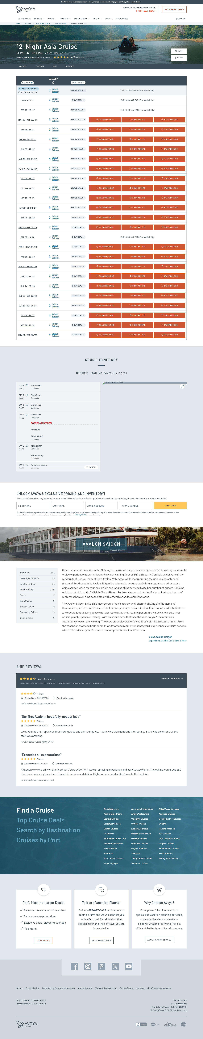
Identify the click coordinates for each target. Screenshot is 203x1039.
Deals (96, 19)
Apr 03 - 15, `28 (28, 276)
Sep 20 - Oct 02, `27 (28, 169)
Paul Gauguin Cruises (169, 838)
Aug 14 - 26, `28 (28, 286)
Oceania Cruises (139, 838)
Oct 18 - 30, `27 (28, 188)
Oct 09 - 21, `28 (28, 315)
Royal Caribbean (139, 848)
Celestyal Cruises (112, 823)
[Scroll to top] (196, 1032)
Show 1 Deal (77, 100)
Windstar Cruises (139, 863)
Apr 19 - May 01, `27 (27, 139)
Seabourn (108, 853)
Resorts (64, 19)
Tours (51, 19)
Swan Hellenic (166, 853)
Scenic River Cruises (169, 848)
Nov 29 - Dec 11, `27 (27, 208)
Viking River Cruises (168, 858)
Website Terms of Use (106, 988)
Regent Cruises (166, 843)
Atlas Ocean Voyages (169, 808)
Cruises (38, 19)
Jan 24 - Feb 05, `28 (28, 227)
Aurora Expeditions (113, 813)
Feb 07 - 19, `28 (27, 237)
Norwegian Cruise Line (115, 838)
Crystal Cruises (138, 823)
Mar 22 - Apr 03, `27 (27, 120)
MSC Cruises (165, 833)
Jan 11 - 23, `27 (27, 100)
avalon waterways (43, 24)
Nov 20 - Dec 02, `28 (27, 335)
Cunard (162, 823)
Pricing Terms (126, 988)
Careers (140, 988)
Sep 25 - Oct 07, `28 (28, 306)
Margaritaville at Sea (141, 833)
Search (24, 19)
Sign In (182, 19)
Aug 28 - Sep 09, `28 (28, 296)
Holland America (167, 828)
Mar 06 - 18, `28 (28, 257)
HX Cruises (109, 833)
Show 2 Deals (77, 90)
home (18, 24)
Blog (107, 19)
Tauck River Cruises (113, 858)
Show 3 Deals (77, 149)
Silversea (135, 853)
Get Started (122, 19)
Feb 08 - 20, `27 (28, 110)
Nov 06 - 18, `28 (28, 325)
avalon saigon (60, 24)
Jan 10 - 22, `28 (28, 218)
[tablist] (57, 835)
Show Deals (77, 82)
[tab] (57, 810)
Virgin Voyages (111, 863)
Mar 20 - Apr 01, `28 (28, 266)
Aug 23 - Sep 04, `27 (28, 159)
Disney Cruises (111, 828)
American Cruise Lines (142, 808)
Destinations (80, 19)
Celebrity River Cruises (170, 818)
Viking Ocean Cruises (141, 858)
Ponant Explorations (113, 843)
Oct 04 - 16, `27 (28, 178)
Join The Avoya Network (159, 988)
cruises (28, 24)
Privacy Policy (81, 515)
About (19, 988)
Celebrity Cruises (139, 818)
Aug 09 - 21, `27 (28, 149)
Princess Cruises (139, 843)
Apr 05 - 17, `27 (27, 130)
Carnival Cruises (111, 818)
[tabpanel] (145, 836)
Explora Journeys (139, 828)
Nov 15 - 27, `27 (28, 198)
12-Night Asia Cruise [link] (78, 24)
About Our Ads (85, 988)
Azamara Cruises (167, 813)
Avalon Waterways (140, 813)
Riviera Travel (110, 848)
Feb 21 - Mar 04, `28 (28, 247)
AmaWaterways (111, 808)
